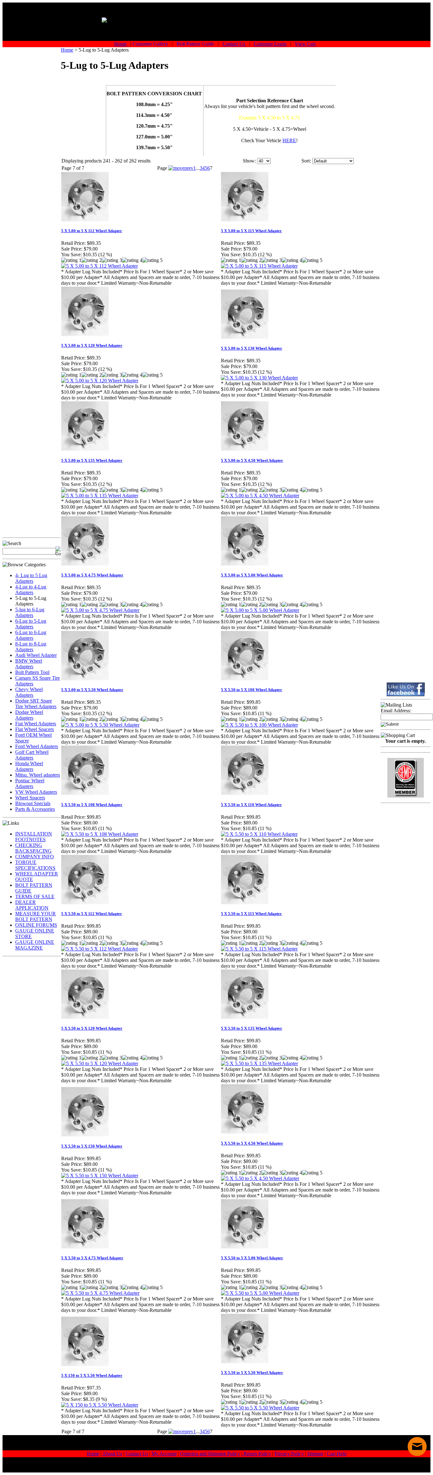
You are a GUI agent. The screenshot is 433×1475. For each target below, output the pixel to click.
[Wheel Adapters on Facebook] (405, 689)
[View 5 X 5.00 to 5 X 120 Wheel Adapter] (99, 380)
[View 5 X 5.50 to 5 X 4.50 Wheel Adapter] (260, 1178)
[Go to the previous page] (180, 168)
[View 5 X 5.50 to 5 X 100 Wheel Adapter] (259, 725)
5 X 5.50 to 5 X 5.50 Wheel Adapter (252, 1372)
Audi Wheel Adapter (36, 655)
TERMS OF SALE (35, 896)
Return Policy (256, 1453)
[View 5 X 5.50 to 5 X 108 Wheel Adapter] (99, 834)
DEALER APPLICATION (31, 905)
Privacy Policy (290, 1453)
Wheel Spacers (30, 797)
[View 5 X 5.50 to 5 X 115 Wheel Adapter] (259, 948)
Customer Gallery (150, 44)
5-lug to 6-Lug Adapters (29, 612)
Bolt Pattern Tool (32, 672)
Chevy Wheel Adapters (29, 692)
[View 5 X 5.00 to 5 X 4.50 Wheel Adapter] (260, 495)
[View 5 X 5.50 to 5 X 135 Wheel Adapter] (259, 1063)
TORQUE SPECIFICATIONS (35, 865)
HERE (289, 140)
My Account (164, 1453)
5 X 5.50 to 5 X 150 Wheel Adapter (91, 1146)
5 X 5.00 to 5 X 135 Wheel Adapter (91, 460)
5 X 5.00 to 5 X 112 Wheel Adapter (91, 230)
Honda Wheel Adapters (29, 766)
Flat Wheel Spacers (34, 729)
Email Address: (396, 710)
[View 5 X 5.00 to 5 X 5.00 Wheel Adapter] (260, 610)
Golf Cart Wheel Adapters (31, 754)
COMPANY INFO (34, 856)
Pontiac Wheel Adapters (29, 783)
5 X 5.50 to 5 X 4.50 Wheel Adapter (252, 1143)
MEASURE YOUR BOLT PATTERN (35, 916)
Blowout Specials (32, 803)
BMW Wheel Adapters (28, 663)
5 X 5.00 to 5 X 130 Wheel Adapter (251, 348)
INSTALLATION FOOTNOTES (33, 836)
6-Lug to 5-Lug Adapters (30, 623)
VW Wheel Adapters (36, 792)
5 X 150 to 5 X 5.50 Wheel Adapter (91, 1375)
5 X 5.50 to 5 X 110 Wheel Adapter (251, 804)
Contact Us (234, 44)
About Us (112, 1453)
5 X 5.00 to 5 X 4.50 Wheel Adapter (252, 460)
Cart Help (336, 1453)
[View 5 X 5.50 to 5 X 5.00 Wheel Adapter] (260, 1293)
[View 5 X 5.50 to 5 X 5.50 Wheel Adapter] (260, 1407)
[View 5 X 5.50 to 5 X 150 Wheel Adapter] (99, 1175)
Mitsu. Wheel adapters (37, 775)
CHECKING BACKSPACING (33, 848)
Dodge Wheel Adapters (29, 715)
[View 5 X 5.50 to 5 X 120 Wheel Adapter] (99, 1063)
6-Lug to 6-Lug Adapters (30, 635)
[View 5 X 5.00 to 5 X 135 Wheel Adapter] (99, 495)
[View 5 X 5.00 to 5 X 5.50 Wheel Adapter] (100, 725)
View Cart (306, 44)
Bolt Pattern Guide (196, 44)
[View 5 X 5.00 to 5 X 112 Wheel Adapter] (99, 266)
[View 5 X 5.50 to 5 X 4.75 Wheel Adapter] (100, 1293)
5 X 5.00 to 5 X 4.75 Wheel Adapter (92, 575)
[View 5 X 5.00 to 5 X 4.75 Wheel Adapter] (100, 610)
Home (121, 44)
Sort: (306, 160)
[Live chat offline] (417, 1446)
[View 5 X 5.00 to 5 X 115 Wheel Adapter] (259, 266)
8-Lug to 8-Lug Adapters (30, 646)
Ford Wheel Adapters (36, 746)
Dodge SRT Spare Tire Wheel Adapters (35, 703)
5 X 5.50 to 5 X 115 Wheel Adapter (251, 913)
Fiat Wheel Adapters (35, 723)
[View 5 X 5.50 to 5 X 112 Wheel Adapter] (99, 948)
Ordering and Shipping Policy (210, 1453)
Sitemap (315, 1453)
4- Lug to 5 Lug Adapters (31, 578)
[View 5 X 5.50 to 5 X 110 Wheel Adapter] (259, 834)
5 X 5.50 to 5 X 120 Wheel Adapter (91, 1028)
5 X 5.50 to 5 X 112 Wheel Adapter (91, 913)
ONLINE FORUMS (36, 925)
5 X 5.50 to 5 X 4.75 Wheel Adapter (92, 1258)
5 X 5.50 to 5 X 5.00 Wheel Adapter (252, 1258)
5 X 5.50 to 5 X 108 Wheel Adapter (91, 804)
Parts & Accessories (35, 809)
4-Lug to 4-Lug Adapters (30, 589)
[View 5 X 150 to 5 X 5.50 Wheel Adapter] (99, 1405)
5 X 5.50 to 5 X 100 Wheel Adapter (251, 689)
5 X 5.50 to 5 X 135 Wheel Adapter (251, 1028)
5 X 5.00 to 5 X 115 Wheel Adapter (251, 230)
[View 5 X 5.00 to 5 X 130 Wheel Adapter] (259, 377)
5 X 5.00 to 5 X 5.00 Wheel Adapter (252, 575)
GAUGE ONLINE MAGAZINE (34, 944)
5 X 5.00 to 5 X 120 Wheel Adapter (91, 345)
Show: (249, 160)
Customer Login (271, 44)
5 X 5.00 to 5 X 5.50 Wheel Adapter (92, 689)
